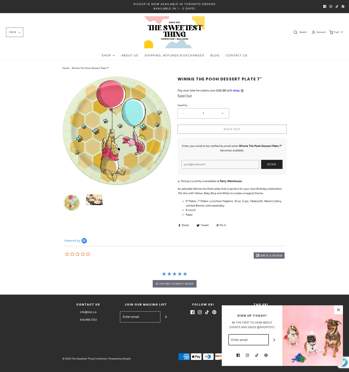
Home (65, 68)
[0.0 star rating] (86, 254)
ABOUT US (130, 55)
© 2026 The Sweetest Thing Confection (84, 358)
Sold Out (232, 129)
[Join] (165, 316)
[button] (14, 32)
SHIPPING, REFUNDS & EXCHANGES (174, 55)
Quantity (183, 105)
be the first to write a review (174, 284)
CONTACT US (237, 55)
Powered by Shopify (120, 358)
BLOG (215, 55)
